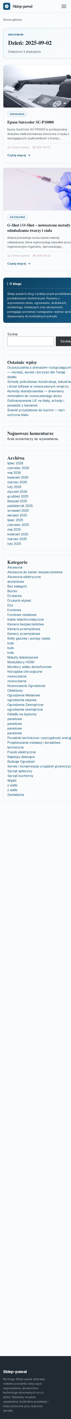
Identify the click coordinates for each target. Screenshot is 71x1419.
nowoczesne (16, 676)
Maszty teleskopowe (22, 657)
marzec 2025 (17, 539)
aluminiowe (15, 582)
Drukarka (17, 114)
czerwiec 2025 (18, 525)
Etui (10, 605)
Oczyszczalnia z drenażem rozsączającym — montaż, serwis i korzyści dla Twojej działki (39, 372)
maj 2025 (14, 529)
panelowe (14, 719)
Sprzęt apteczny (19, 771)
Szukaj (12, 334)
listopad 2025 (17, 501)
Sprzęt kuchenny (20, 776)
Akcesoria (17, 217)
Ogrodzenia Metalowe (23, 695)
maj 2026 (14, 473)
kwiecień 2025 (17, 534)
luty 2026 (14, 487)
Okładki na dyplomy (22, 714)
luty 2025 (14, 544)
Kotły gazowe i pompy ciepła (28, 638)
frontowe (14, 610)
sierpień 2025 (17, 515)
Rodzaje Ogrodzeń (21, 761)
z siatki (12, 785)
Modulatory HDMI (21, 662)
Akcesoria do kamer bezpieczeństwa (34, 572)
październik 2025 (20, 506)
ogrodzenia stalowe (21, 700)
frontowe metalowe (21, 615)
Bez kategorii (17, 586)
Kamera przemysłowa (23, 629)
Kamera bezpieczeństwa (25, 624)
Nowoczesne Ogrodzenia (26, 686)
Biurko (12, 591)
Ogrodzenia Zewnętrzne (25, 705)
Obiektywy (15, 690)
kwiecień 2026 (17, 477)
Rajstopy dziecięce (21, 757)
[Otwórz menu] (64, 6)
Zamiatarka (15, 795)
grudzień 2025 (17, 496)
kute (10, 643)
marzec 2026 (17, 482)
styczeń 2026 (17, 492)
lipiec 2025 (15, 520)
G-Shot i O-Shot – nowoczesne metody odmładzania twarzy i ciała (38, 227)
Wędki (11, 780)
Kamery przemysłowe (23, 634)
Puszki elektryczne (21, 752)
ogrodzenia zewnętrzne (25, 709)
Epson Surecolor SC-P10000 (30, 122)
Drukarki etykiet (19, 600)
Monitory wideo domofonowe (29, 667)
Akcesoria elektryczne (24, 577)
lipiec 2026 (15, 463)
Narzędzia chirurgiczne (24, 671)
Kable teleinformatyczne (25, 619)
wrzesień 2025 (18, 510)
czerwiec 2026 (18, 468)
